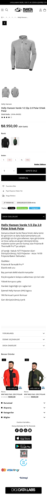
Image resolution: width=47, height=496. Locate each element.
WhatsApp (23, 208)
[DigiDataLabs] (23, 490)
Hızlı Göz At (12, 388)
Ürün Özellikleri (10, 216)
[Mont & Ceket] (12, 17)
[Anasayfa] (3, 17)
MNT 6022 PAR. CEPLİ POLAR (11, 394)
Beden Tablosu (40, 164)
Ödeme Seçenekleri (11, 339)
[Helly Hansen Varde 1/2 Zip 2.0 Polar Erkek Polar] (6, 142)
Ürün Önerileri (9, 345)
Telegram (34, 208)
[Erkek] (6, 17)
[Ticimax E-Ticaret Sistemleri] (23, 478)
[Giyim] (9, 17)
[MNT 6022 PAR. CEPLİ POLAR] (12, 374)
